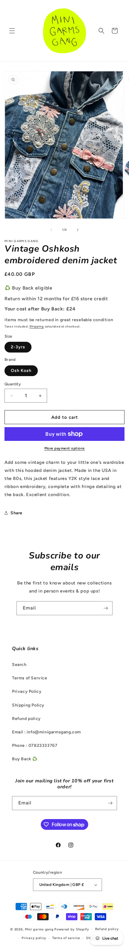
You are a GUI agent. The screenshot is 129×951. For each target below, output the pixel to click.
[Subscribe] (105, 608)
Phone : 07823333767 (34, 745)
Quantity (12, 384)
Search (19, 664)
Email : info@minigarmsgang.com (46, 732)
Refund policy (26, 718)
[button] (12, 30)
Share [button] (16, 512)
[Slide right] (77, 229)
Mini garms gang (39, 929)
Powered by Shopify (71, 929)
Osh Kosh (21, 370)
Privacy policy (34, 938)
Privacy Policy (26, 691)
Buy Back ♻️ (25, 758)
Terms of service (66, 938)
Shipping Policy (28, 705)
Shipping (36, 326)
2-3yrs (18, 347)
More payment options (64, 448)
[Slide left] (51, 229)
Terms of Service (29, 678)
